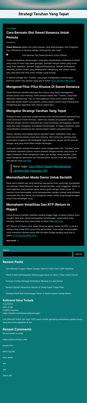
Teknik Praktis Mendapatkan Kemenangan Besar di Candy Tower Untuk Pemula (42, 275)
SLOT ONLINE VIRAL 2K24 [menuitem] (63, 81)
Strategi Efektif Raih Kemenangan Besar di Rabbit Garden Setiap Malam (38, 293)
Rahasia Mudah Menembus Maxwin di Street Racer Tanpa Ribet (35, 287)
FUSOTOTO (8, 304)
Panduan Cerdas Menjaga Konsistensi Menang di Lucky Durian (34, 281)
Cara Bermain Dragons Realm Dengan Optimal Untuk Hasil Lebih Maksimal (40, 269)
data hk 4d (8, 307)
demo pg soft (9, 351)
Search (6, 250)
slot (4, 363)
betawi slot (8, 345)
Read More (12, 241)
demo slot (7, 375)
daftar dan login (23, 319)
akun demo (8, 357)
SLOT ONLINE (11, 28)
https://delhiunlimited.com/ (15, 339)
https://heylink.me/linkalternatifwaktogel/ (21, 313)
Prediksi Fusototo (10, 310)
